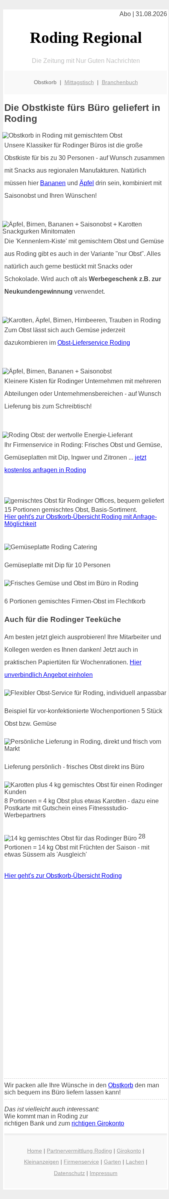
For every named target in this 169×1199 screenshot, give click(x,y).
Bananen (53, 183)
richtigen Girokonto (98, 1123)
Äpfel (86, 183)
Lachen (135, 1162)
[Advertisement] (84, 984)
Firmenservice (81, 1162)
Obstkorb (120, 1085)
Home (34, 1151)
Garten (112, 1162)
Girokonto (129, 1151)
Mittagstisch (79, 82)
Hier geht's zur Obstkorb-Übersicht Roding (63, 875)
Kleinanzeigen (41, 1162)
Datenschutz (69, 1173)
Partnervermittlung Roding (79, 1151)
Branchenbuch (120, 82)
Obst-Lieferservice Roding (93, 342)
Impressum (104, 1173)
